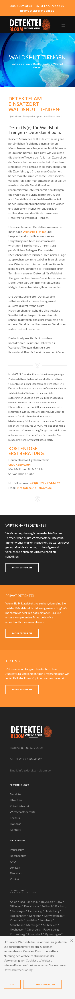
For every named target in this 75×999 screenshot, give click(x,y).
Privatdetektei (19, 806)
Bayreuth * (48, 901)
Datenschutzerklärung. (18, 969)
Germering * (36, 911)
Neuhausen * (18, 929)
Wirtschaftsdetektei (23, 812)
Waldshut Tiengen (34, 231)
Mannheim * (18, 925)
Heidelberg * (53, 911)
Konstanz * (36, 915)
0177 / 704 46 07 (30, 759)
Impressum (17, 849)
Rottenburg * (18, 934)
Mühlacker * (51, 925)
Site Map (16, 873)
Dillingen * (17, 906)
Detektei (15, 794)
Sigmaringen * (54, 934)
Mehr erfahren (22, 567)
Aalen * (15, 901)
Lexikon (15, 867)
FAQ (13, 861)
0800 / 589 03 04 (32, 747)
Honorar (15, 823)
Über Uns (16, 800)
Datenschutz (18, 855)
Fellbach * (48, 906)
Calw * (60, 901)
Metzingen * (34, 925)
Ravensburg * (52, 929)
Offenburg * (35, 929)
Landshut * (33, 920)
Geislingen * (20, 911)
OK (12, 984)
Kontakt (15, 829)
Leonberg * (47, 920)
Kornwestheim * (54, 915)
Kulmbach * (18, 920)
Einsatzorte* (23, 891)
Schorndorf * (36, 934)
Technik (15, 817)
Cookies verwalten (42, 984)
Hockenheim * (19, 915)
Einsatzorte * (33, 906)
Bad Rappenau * (30, 901)
